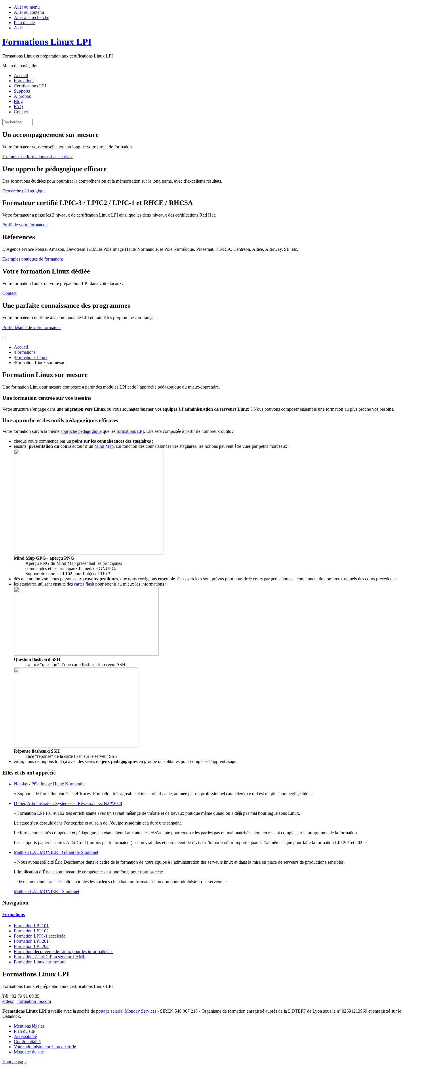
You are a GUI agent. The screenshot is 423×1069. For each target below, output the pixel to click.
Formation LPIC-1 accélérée (39, 936)
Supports (22, 91)
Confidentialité (27, 1041)
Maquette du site (29, 1051)
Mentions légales (29, 1026)
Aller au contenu (29, 12)
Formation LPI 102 (31, 930)
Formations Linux (31, 357)
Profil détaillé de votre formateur (31, 327)
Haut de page (14, 1061)
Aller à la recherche (31, 17)
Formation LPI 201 (31, 941)
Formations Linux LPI (47, 42)
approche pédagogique (81, 431)
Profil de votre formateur (24, 224)
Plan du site (24, 22)
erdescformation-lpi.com (26, 1001)
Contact (21, 111)
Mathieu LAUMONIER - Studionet (46, 891)
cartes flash (84, 584)
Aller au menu (27, 7)
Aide (18, 27)
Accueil (21, 75)
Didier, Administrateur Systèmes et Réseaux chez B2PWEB (68, 803)
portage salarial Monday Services (126, 1011)
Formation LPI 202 (31, 946)
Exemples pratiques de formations (33, 259)
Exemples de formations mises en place (37, 156)
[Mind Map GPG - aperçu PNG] (88, 552)
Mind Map (104, 446)
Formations (24, 80)
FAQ (18, 106)
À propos (22, 96)
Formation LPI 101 (31, 925)
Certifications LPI (30, 85)
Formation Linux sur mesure (39, 961)
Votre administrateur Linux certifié (45, 1046)
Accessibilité (25, 1036)
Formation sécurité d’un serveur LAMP (49, 956)
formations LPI (130, 431)
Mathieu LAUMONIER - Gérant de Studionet (56, 852)
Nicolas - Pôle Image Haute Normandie (49, 783)
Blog (18, 101)
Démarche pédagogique (23, 190)
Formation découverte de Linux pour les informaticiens (63, 951)
